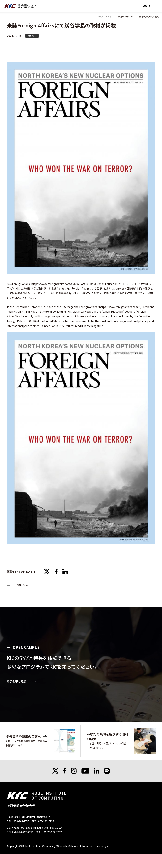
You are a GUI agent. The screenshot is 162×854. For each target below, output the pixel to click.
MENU (156, 6)
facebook (56, 572)
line (107, 771)
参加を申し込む (16, 681)
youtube (85, 771)
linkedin (65, 572)
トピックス (111, 16)
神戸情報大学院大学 (20, 6)
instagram (74, 771)
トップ (100, 16)
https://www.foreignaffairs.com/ (51, 284)
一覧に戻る (21, 585)
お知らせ (32, 35)
